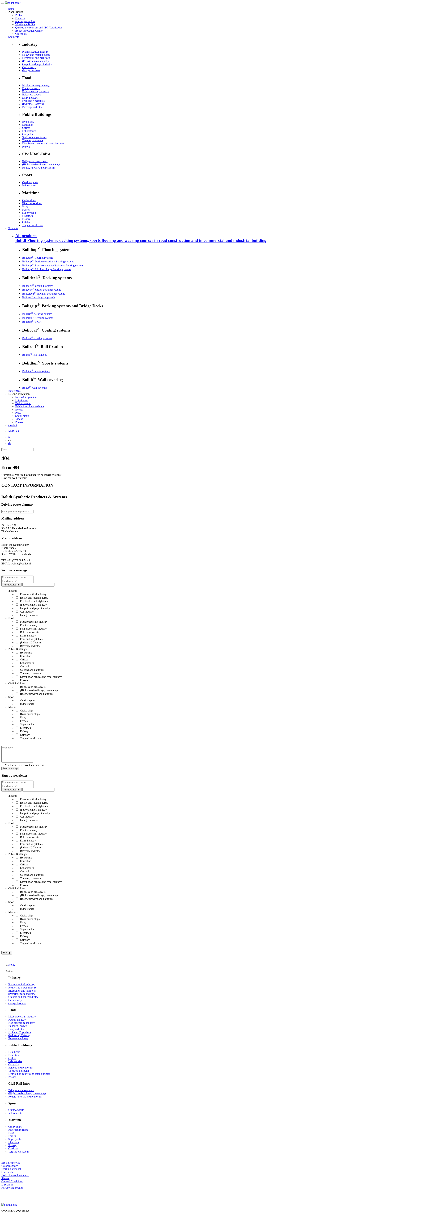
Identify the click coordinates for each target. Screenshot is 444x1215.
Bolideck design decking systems (41, 289)
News (26, 397)
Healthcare (28, 121)
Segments (13, 36)
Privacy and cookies (12, 1187)
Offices (26, 127)
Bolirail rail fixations (34, 354)
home (11, 8)
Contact (12, 425)
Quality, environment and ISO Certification (38, 27)
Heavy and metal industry (36, 54)
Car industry (29, 67)
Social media (22, 415)
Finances (20, 18)
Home (11, 964)
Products (13, 228)
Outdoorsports (30, 182)
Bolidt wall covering (34, 387)
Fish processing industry (35, 91)
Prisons (26, 146)
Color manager (9, 1165)
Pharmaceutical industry (35, 51)
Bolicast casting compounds (38, 297)
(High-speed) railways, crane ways (41, 164)
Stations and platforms (34, 137)
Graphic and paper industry (37, 64)
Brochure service (10, 1162)
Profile (19, 15)
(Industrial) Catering (33, 103)
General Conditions (12, 1181)
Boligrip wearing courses (37, 313)
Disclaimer (7, 1184)
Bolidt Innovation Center (28, 30)
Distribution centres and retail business (43, 143)
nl (9, 436)
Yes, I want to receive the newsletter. (25, 765)
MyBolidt (13, 431)
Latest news (21, 400)
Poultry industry (31, 88)
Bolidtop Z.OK (31, 321)
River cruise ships (32, 203)
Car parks (27, 134)
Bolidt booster (23, 403)
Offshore (27, 222)
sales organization (25, 21)
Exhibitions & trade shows (29, 406)
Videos (19, 418)
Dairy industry (30, 97)
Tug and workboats (32, 225)
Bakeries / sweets (31, 94)
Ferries (26, 209)
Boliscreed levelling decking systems (43, 293)
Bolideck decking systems (37, 285)
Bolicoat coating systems (37, 338)
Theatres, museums (32, 140)
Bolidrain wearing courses (37, 317)
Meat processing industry (36, 85)
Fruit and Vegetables (33, 100)
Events (19, 409)
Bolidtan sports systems (36, 371)
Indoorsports (29, 185)
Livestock (27, 215)
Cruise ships (29, 200)
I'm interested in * (11, 584)
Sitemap (5, 1178)
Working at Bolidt (25, 24)
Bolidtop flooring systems (37, 257)
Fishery (26, 218)
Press (18, 412)
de (9, 443)
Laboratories (29, 130)
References (14, 390)
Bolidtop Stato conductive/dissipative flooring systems (53, 265)
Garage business (31, 70)
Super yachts (29, 212)
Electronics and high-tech (36, 57)
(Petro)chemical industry (35, 61)
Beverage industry (32, 107)
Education (27, 124)
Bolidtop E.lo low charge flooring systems (46, 269)
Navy (25, 206)
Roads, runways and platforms (39, 167)
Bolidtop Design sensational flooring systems (48, 261)
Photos (19, 422)
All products (140, 238)
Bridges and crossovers (35, 161)
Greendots (21, 33)
